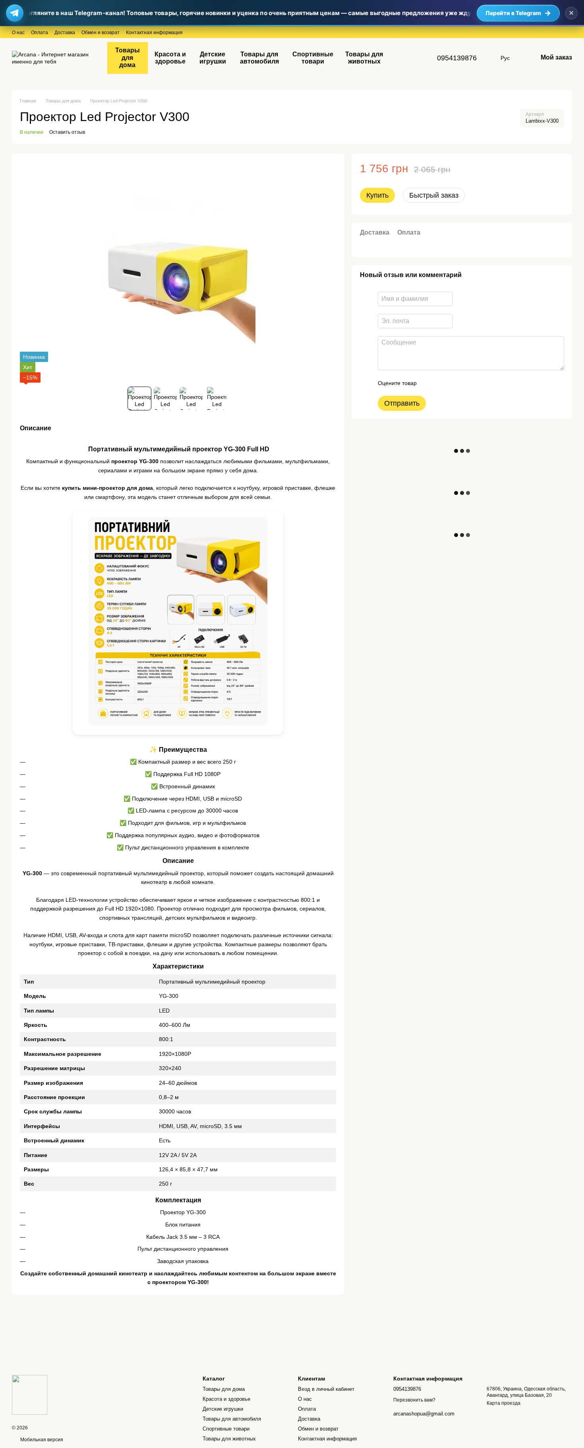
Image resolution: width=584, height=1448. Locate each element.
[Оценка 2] (442, 383)
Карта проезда (503, 1403)
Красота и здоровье (170, 58)
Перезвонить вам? (414, 1400)
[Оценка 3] (455, 383)
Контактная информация (154, 32)
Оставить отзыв (67, 132)
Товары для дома (127, 57)
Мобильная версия (41, 1439)
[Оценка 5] (480, 383)
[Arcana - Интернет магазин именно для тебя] (29, 1394)
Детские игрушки (212, 58)
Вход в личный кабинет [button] (326, 1389)
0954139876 (457, 58)
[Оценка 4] (468, 383)
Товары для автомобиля (259, 58)
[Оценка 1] (429, 383)
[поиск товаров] (403, 58)
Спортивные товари (312, 58)
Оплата (39, 32)
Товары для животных (364, 58)
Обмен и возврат (100, 32)
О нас (18, 32)
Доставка (64, 32)
